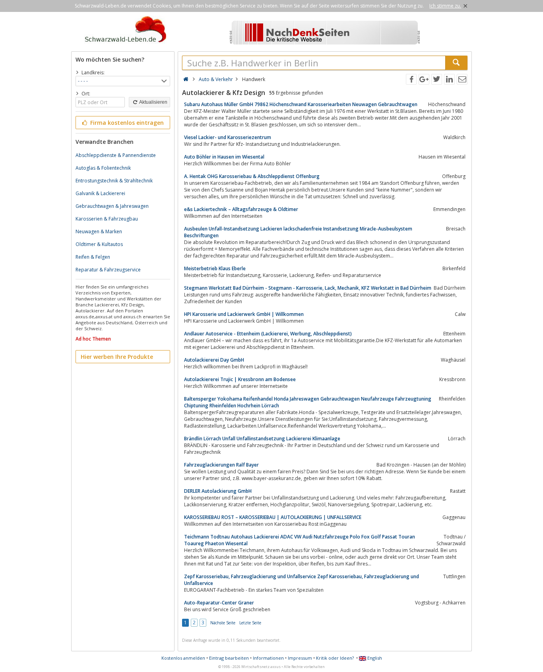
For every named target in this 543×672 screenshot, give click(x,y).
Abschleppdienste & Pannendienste (116, 155)
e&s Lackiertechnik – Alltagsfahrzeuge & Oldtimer (241, 209)
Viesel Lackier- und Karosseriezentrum (227, 137)
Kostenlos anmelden (183, 658)
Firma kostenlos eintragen (126, 122)
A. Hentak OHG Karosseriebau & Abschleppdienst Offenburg (252, 176)
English (374, 658)
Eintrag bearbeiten (229, 658)
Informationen (268, 658)
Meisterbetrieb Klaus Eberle (215, 268)
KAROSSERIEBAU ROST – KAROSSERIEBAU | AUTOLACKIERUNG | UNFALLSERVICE (272, 517)
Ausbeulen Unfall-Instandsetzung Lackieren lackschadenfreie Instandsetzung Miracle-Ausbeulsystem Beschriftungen (298, 232)
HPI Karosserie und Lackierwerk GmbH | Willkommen (244, 314)
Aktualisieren (152, 102)
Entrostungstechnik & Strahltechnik (114, 180)
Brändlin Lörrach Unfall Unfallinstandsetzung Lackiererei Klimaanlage (262, 438)
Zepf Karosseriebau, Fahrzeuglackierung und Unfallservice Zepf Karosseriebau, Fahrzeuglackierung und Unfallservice (301, 580)
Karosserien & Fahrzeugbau (107, 218)
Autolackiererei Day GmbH (214, 359)
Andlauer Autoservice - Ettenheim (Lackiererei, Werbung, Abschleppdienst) (268, 333)
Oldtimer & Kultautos (99, 244)
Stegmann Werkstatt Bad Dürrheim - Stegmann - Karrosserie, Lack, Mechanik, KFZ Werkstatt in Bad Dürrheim (307, 288)
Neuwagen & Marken (99, 231)
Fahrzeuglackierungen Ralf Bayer (221, 464)
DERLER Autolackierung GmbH (218, 491)
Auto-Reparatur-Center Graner (219, 602)
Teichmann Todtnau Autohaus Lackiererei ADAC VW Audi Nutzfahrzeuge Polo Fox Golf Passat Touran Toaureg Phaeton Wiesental (299, 540)
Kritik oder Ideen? (335, 658)
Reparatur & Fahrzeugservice (108, 269)
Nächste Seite (222, 623)
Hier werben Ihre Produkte (117, 356)
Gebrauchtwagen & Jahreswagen (112, 206)
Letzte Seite (250, 623)
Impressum (300, 658)
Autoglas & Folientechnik (103, 168)
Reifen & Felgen (93, 257)
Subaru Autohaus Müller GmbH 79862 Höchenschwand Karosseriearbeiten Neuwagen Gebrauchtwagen (300, 104)
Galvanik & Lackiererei (100, 193)
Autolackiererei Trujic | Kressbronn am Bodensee (240, 379)
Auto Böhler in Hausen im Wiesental (224, 156)
